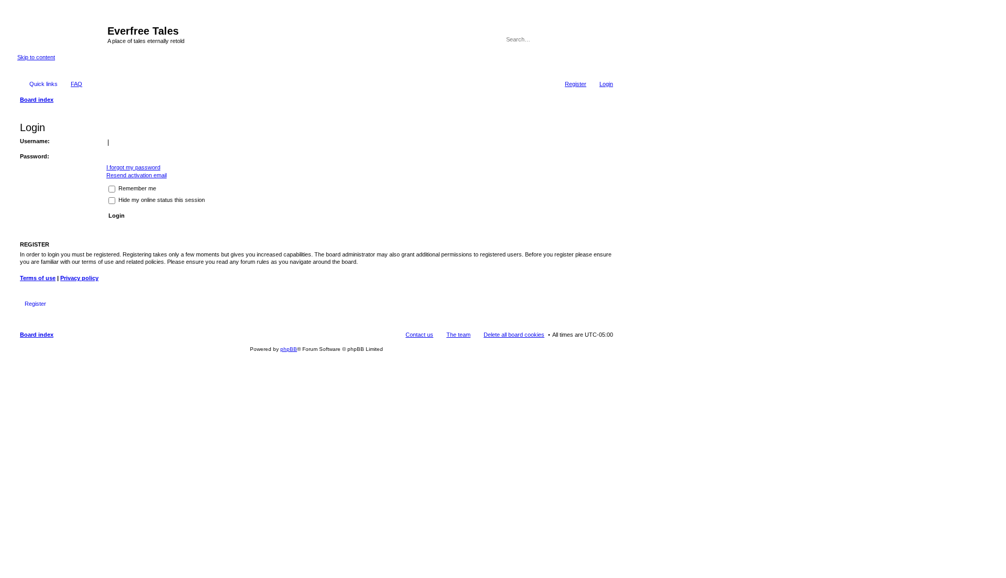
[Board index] (62, 34)
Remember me (136, 188)
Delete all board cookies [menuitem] (514, 334)
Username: (35, 141)
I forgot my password (133, 167)
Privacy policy (79, 278)
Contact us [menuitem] (419, 334)
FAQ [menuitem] (76, 84)
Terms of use (38, 278)
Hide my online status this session (161, 200)
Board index (36, 334)
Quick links (43, 84)
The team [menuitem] (458, 334)
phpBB (288, 349)
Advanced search (606, 39)
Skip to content (36, 57)
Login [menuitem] (606, 84)
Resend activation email (136, 175)
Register (35, 304)
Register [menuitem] (575, 84)
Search (591, 39)
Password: (34, 156)
